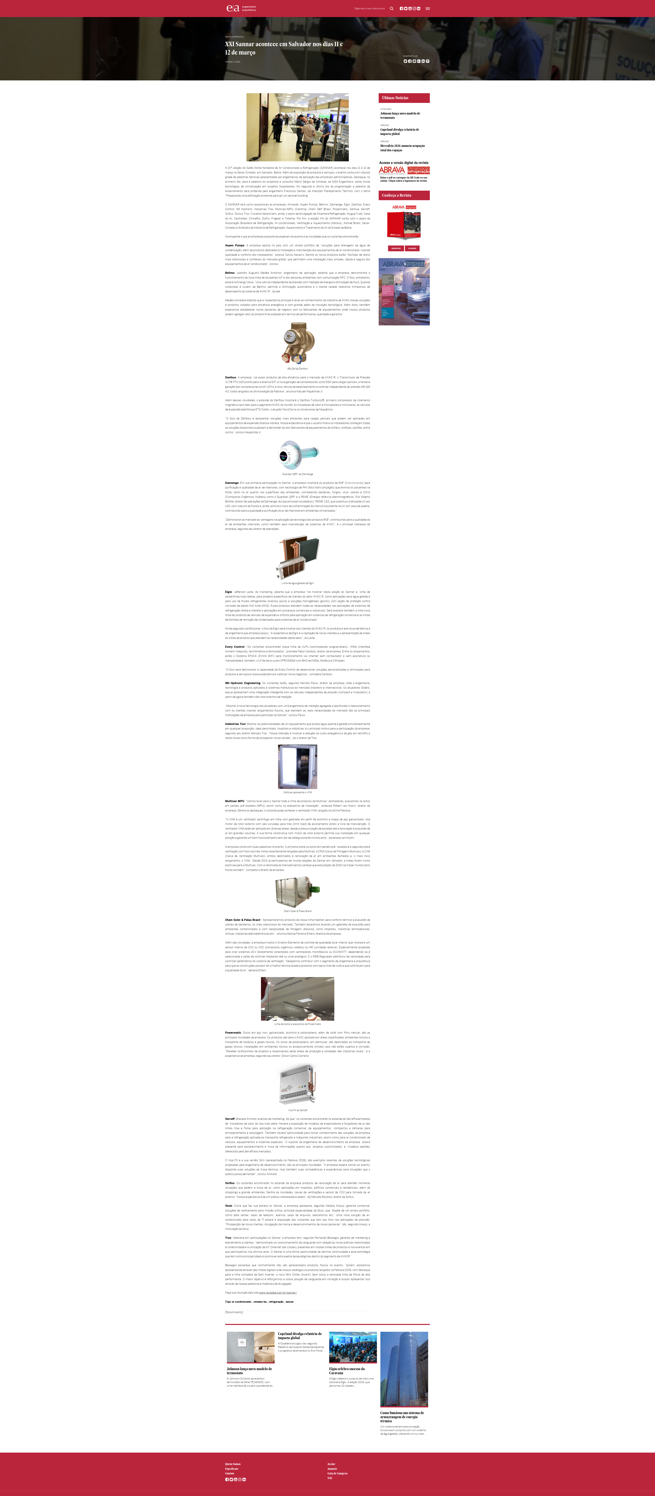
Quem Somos (233, 1464)
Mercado (384, 125)
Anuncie (332, 1468)
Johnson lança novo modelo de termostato (249, 1371)
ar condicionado (241, 1301)
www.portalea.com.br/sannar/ (278, 1292)
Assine (331, 1464)
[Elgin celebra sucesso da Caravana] (353, 1347)
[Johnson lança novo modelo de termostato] (251, 1347)
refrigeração (276, 1301)
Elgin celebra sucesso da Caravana (347, 1371)
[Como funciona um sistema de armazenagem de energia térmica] (404, 1370)
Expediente (231, 1468)
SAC (330, 1478)
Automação (385, 109)
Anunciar (396, 248)
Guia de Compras (338, 1473)
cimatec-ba (260, 1301)
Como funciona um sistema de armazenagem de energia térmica (402, 1417)
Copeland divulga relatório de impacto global (300, 1336)
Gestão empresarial (234, 37)
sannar (290, 1301)
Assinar (412, 248)
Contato (229, 1473)
